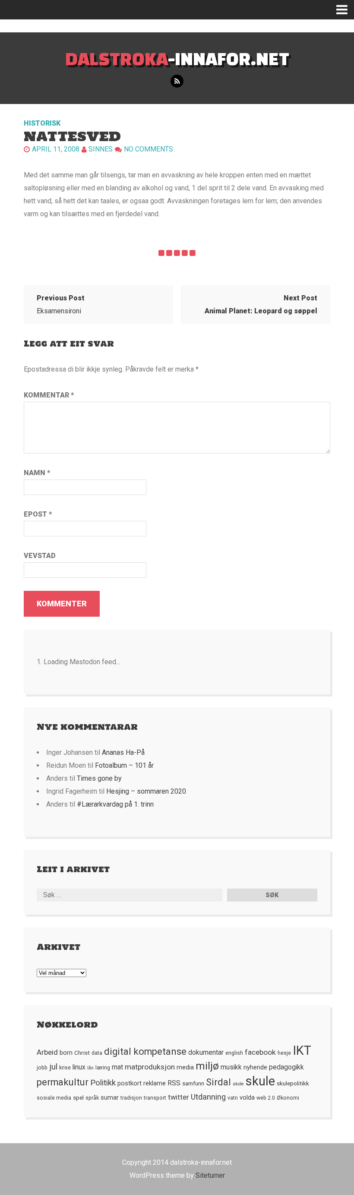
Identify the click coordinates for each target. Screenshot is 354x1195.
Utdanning (208, 1096)
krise (65, 1068)
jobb (42, 1068)
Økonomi (288, 1098)
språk (92, 1098)
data (97, 1053)
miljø (207, 1065)
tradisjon (131, 1098)
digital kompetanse (145, 1051)
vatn (233, 1098)
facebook (260, 1052)
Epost (38, 514)
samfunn (193, 1083)
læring (102, 1068)
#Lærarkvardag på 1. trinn (115, 804)
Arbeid (47, 1052)
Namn (37, 473)
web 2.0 (265, 1098)
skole (238, 1084)
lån (90, 1068)
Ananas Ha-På (123, 752)
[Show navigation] (345, 9)
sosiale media (54, 1098)
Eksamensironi (61, 304)
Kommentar (49, 395)
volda (247, 1097)
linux (79, 1067)
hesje (284, 1053)
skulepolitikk (293, 1083)
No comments (148, 149)
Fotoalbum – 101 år (124, 765)
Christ (82, 1052)
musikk (231, 1067)
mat (117, 1067)
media (185, 1067)
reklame (154, 1083)
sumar (110, 1097)
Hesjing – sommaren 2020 (146, 791)
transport (155, 1098)
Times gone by (99, 778)
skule (260, 1081)
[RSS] (177, 81)
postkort (129, 1083)
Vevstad (40, 556)
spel (78, 1097)
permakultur (62, 1082)
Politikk (103, 1083)
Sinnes (100, 149)
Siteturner (210, 1175)
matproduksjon (150, 1067)
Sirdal (218, 1082)
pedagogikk (286, 1067)
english (234, 1053)
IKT (302, 1050)
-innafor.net (177, 58)
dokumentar (206, 1052)
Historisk (42, 123)
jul (53, 1067)
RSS (174, 1083)
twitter (178, 1097)
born (66, 1052)
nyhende (255, 1067)
